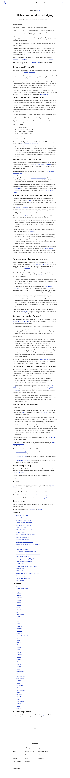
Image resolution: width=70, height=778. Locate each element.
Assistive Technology (21, 518)
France (19, 652)
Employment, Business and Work (24, 542)
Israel (18, 623)
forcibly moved (17, 188)
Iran (18, 621)
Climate (27, 754)
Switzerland (20, 671)
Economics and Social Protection (24, 537)
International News (22, 588)
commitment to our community (29, 143)
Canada (19, 680)
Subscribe (64, 2)
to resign (30, 200)
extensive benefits (48, 248)
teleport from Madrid (18, 472)
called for (26, 216)
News (38, 10)
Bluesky (45, 495)
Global (17, 586)
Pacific (19, 699)
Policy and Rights (20, 568)
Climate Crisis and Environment (24, 522)
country (40, 509)
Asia (17, 612)
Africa (17, 591)
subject (32, 509)
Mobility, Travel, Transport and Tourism (26, 566)
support (44, 498)
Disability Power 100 (29, 72)
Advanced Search (29, 751)
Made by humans (17, 761)
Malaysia (19, 626)
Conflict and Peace (21, 527)
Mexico (19, 687)
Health (18, 546)
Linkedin (38, 495)
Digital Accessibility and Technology (25, 534)
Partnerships (41, 754)
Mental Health (20, 563)
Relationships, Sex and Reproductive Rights (27, 573)
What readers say (17, 754)
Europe (18, 640)
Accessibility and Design (22, 515)
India (18, 619)
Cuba (18, 683)
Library (32, 2)
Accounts (15, 765)
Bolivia (19, 703)
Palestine (19, 633)
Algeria (19, 595)
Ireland (19, 659)
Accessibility (15, 758)
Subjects (27, 758)
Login (59, 2)
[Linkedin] (33, 743)
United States (21, 690)
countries (15, 59)
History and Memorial (22, 549)
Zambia (19, 609)
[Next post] (60, 722)
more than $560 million (44, 359)
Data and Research (21, 532)
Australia (19, 694)
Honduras (20, 685)
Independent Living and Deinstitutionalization (28, 554)
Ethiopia (19, 597)
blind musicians (52, 437)
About (27, 2)
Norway (19, 664)
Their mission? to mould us (23, 460)
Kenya (19, 600)
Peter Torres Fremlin (35, 12)
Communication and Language (24, 525)
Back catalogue (29, 765)
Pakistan (19, 631)
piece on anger (44, 412)
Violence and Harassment (23, 578)
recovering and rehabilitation (38, 178)
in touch (23, 495)
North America (20, 678)
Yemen (19, 638)
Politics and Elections (21, 571)
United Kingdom (21, 676)
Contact (45, 2)
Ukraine (19, 674)
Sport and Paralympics (22, 575)
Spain (18, 669)
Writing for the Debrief (43, 751)
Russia (19, 666)
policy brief (27, 268)
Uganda (19, 607)
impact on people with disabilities (42, 164)
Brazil (18, 706)
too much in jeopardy (30, 122)
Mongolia (19, 628)
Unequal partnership (21, 452)
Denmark (19, 647)
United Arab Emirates (23, 635)
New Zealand (20, 697)
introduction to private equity (21, 321)
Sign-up (14, 751)
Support (38, 2)
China (18, 616)
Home (22, 2)
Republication (41, 758)
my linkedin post (44, 94)
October (51, 59)
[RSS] (37, 743)
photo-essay (30, 179)
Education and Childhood (22, 539)
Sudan (19, 605)
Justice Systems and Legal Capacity (25, 559)
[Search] (49, 3)
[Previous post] (10, 722)
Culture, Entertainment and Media (25, 530)
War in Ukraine (20, 580)
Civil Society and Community (23, 520)
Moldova (19, 661)
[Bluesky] (35, 743)
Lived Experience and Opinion (24, 561)
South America (20, 701)
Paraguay (19, 708)
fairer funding (42, 274)
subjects (24, 59)
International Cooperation (23, 556)
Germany (19, 654)
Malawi (19, 602)
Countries (27, 761)
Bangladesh (20, 614)
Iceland (19, 657)
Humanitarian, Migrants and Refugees (26, 551)
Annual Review (16, 768)
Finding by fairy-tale (21, 456)
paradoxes (24, 412)
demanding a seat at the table (41, 264)
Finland (19, 649)
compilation (25, 311)
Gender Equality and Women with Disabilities (28, 544)
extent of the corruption (22, 207)
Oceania (18, 692)
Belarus (19, 645)
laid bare (32, 231)
